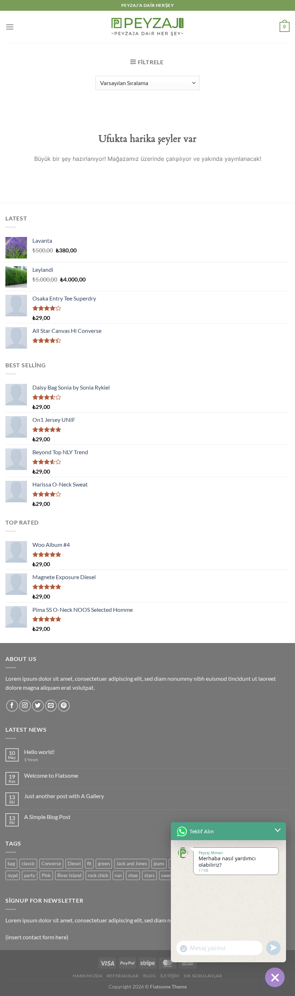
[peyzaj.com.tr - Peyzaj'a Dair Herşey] (147, 27)
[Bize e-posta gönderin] (51, 706)
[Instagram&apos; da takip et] (25, 706)
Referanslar (123, 975)
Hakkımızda (87, 975)
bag (11, 863)
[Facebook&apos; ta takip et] (12, 706)
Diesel (74, 863)
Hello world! (39, 751)
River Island (69, 875)
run (118, 875)
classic (28, 863)
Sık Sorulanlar (203, 975)
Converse (51, 863)
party (29, 875)
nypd (13, 875)
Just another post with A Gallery (64, 795)
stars (149, 875)
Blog (149, 975)
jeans (159, 863)
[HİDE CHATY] (275, 977)
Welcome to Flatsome (51, 775)
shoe (133, 875)
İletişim (170, 975)
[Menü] (9, 27)
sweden (169, 875)
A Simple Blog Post (47, 816)
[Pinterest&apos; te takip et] (64, 706)
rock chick (98, 875)
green (104, 863)
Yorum (31, 759)
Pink (46, 875)
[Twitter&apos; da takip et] (38, 706)
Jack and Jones (131, 863)
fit (89, 863)
